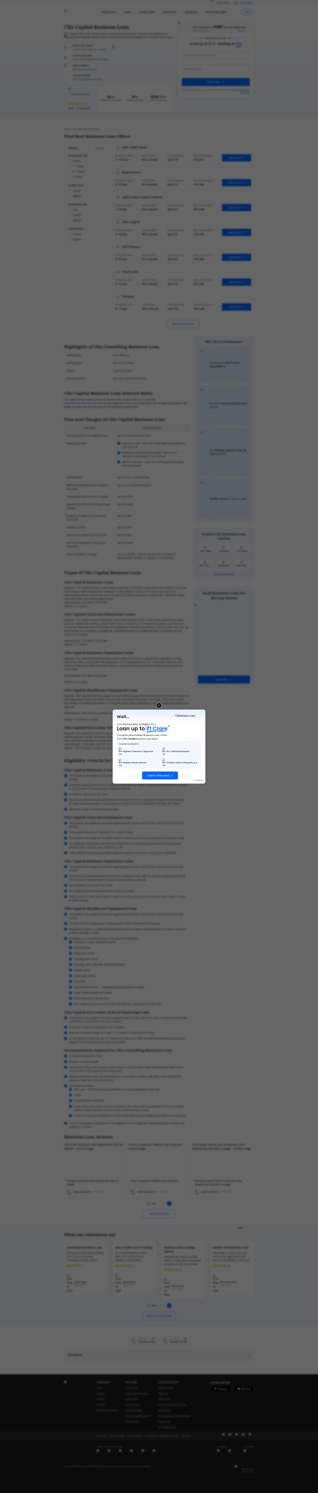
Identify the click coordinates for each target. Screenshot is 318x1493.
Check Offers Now (158, 775)
